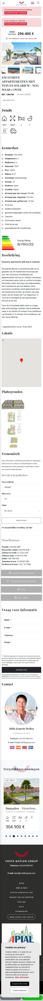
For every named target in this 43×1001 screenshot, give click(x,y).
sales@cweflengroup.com (21, 873)
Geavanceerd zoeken (15, 13)
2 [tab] (10, 836)
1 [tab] (6, 836)
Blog (21, 907)
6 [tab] (25, 836)
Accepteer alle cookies (19, 984)
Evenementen (21, 911)
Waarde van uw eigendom (21, 897)
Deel (23, 590)
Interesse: (6, 493)
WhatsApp (33, 998)
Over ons (21, 902)
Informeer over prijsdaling (22, 39)
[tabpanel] (21, 806)
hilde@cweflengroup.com (21, 742)
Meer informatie (22, 977)
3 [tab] (14, 836)
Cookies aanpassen (20, 990)
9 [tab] (37, 836)
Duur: (4, 505)
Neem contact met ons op (21, 917)
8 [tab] (33, 836)
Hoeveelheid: (8, 482)
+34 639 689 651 (21, 738)
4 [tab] (17, 836)
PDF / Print (23, 598)
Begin (21, 883)
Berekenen (21, 520)
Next (38, 53)
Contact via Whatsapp (23, 573)
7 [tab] (29, 836)
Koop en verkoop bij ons (21, 892)
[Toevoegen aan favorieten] (37, 781)
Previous (4, 53)
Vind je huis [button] (21, 888)
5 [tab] (21, 836)
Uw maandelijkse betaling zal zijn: (17, 527)
